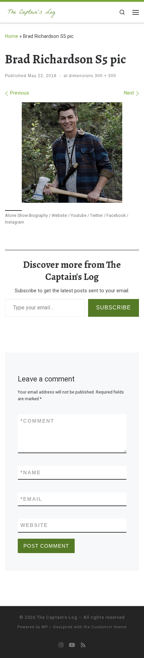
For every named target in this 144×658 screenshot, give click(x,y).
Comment (37, 421)
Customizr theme (109, 627)
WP (45, 627)
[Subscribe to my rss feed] (83, 645)
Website (34, 525)
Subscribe (113, 307)
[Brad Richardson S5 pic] (72, 152)
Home (11, 36)
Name (30, 472)
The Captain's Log (57, 617)
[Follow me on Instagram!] (61, 645)
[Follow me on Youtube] (72, 645)
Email (31, 499)
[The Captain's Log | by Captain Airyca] (31, 11)
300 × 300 (104, 75)
